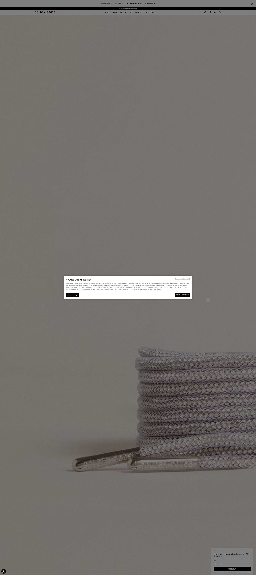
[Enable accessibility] (3, 571)
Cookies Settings (73, 295)
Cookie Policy (156, 289)
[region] (128, 287)
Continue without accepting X (182, 279)
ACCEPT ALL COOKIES (182, 295)
